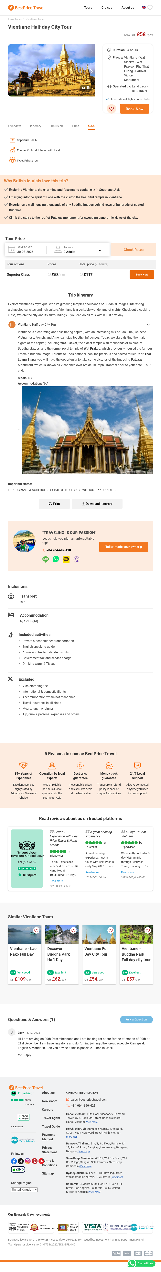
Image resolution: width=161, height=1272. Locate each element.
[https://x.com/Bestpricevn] (21, 1161)
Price (75, 126)
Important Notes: (20, 484)
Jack (20, 1032)
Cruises (107, 7)
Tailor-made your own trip (123, 547)
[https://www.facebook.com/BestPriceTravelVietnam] (14, 1161)
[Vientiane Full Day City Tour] (99, 934)
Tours (88, 7)
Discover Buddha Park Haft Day (58, 954)
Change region (21, 1183)
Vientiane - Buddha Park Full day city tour (136, 954)
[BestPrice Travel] (26, 8)
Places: (118, 57)
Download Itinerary (99, 504)
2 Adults (69, 252)
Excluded (26, 679)
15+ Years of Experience (23, 776)
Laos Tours (15, 19)
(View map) (91, 1122)
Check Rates (134, 250)
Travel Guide (51, 1126)
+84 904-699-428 (59, 550)
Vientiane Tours (35, 19)
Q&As (92, 126)
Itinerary (35, 126)
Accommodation (34, 615)
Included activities (34, 634)
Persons (69, 247)
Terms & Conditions (49, 1163)
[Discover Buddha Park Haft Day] (62, 934)
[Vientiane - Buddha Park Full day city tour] (136, 934)
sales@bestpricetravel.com (89, 1099)
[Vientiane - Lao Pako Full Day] (24, 934)
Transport (28, 596)
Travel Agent (51, 1118)
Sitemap (48, 1173)
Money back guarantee (109, 776)
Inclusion (56, 126)
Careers (47, 1109)
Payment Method (48, 1137)
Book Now (135, 109)
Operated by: (122, 86)
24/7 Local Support (137, 776)
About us (128, 7)
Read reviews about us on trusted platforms (80, 818)
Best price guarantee (80, 776)
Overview (14, 126)
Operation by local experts (52, 776)
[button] (91, 70)
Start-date (24, 247)
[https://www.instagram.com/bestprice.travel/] (28, 1161)
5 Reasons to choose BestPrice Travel (81, 753)
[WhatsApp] (58, 559)
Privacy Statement (49, 1150)
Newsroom (49, 1101)
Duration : (119, 50)
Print (56, 504)
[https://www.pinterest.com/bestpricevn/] (35, 1161)
